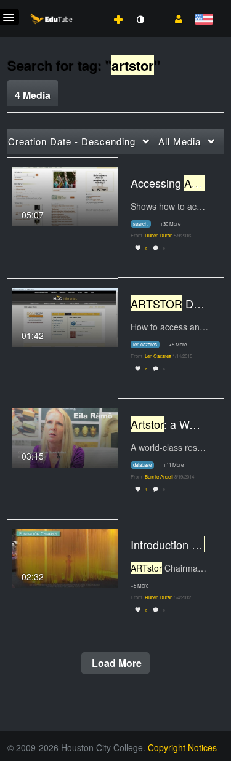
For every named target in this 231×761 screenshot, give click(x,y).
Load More (115, 663)
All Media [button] (179, 141)
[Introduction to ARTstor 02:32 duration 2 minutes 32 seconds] (65, 557)
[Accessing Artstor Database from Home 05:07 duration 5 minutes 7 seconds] (65, 195)
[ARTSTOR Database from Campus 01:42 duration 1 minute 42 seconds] (65, 315)
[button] (174, 18)
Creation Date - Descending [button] (72, 141)
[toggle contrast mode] (139, 20)
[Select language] (204, 20)
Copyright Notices (182, 747)
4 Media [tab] (33, 95)
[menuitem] (91, 6)
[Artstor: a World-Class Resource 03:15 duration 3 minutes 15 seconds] (65, 436)
